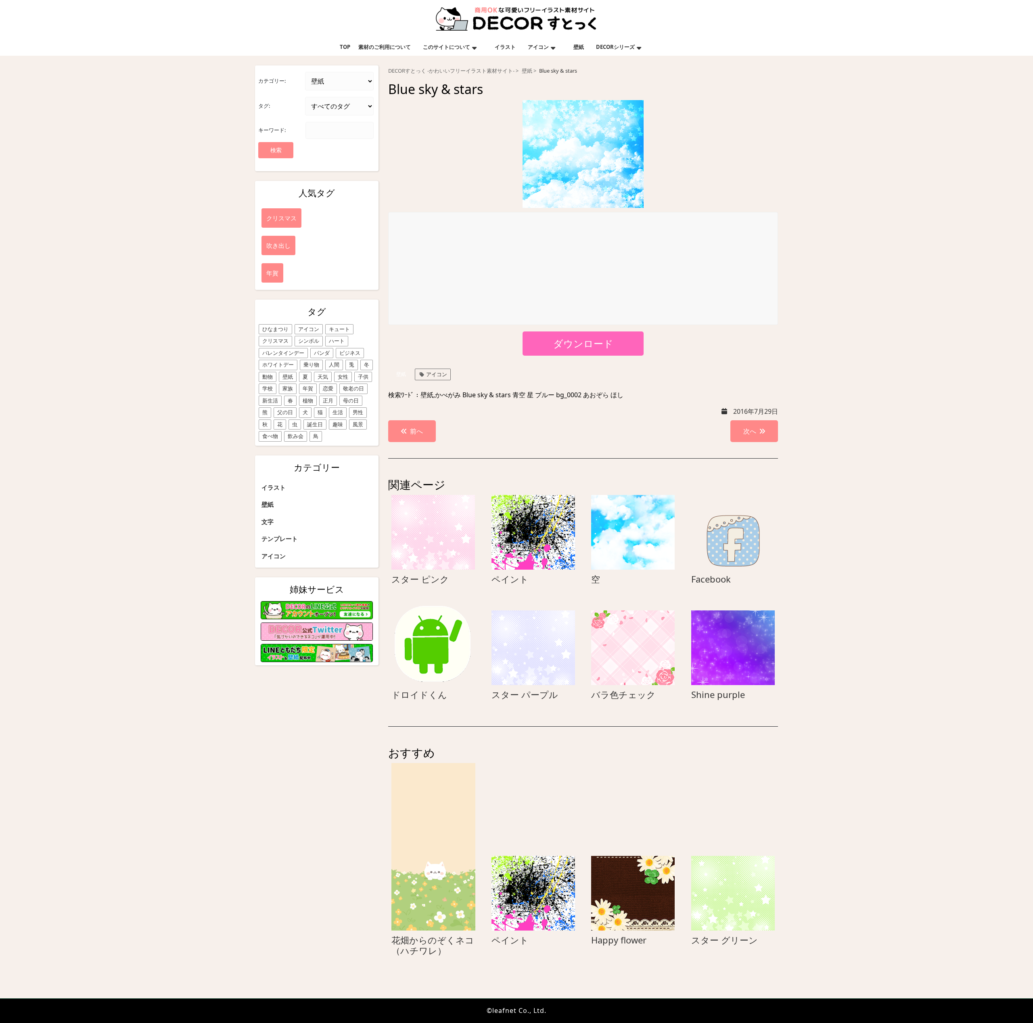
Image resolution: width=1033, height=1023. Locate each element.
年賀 (308, 388)
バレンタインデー (283, 352)
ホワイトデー (278, 364)
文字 (267, 522)
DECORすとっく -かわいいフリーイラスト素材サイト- (451, 70)
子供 (363, 376)
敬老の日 (353, 388)
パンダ (322, 352)
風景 (358, 424)
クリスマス (275, 340)
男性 (358, 412)
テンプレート (279, 539)
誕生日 (315, 424)
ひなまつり (275, 329)
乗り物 (311, 364)
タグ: (264, 105)
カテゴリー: (272, 80)
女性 (343, 376)
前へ (416, 431)
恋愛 (328, 388)
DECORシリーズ (615, 46)
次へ (749, 431)
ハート (337, 340)
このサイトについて (446, 46)
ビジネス (349, 352)
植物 (308, 400)
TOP (345, 46)
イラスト (505, 46)
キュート (339, 329)
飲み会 (295, 436)
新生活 (270, 400)
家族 (287, 388)
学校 (267, 388)
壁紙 (578, 46)
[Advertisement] (583, 268)
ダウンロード (583, 343)
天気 (323, 376)
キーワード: (272, 130)
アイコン (538, 46)
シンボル (308, 340)
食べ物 (270, 436)
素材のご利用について (384, 46)
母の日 (351, 400)
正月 (328, 400)
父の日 (285, 412)
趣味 (337, 424)
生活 (337, 412)
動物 (267, 376)
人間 (334, 364)
